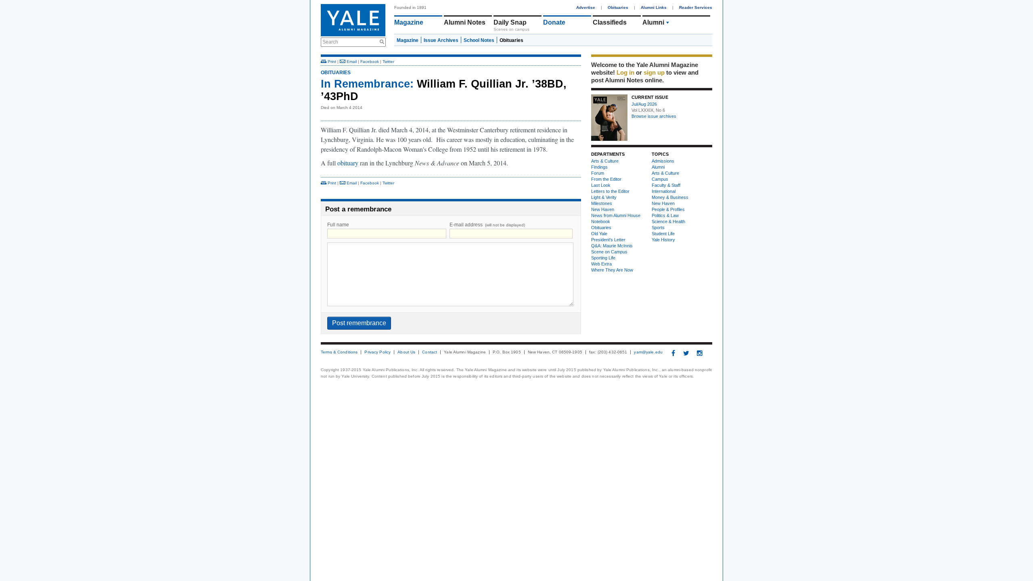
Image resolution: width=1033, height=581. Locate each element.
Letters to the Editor (610, 191)
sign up (654, 72)
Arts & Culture (605, 161)
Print (331, 61)
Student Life (663, 233)
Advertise (585, 7)
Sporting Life (603, 257)
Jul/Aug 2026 (644, 104)
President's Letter (608, 239)
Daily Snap (510, 22)
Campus (660, 179)
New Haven (602, 209)
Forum (597, 173)
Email (351, 61)
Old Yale (599, 233)
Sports (658, 227)
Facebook (369, 61)
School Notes (479, 40)
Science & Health (668, 221)
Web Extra (601, 263)
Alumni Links (654, 7)
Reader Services (695, 7)
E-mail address (487, 225)
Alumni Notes (464, 22)
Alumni (653, 22)
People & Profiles (668, 209)
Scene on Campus (609, 251)
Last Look (601, 185)
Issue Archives (441, 40)
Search (330, 42)
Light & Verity (604, 197)
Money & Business (670, 197)
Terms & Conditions (339, 352)
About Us (406, 352)
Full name (338, 225)
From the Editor (606, 179)
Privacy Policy (377, 352)
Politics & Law (665, 215)
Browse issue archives (654, 116)
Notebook (600, 221)
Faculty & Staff (666, 185)
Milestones (601, 203)
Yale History (663, 239)
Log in (625, 72)
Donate (554, 22)
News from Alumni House (615, 215)
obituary (347, 163)
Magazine (408, 22)
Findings (599, 167)
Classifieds (610, 22)
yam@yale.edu (648, 352)
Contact (429, 352)
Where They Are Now (612, 270)
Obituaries (618, 7)
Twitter (388, 61)
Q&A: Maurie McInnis (612, 245)
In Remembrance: (367, 84)
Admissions (663, 161)
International (663, 191)
